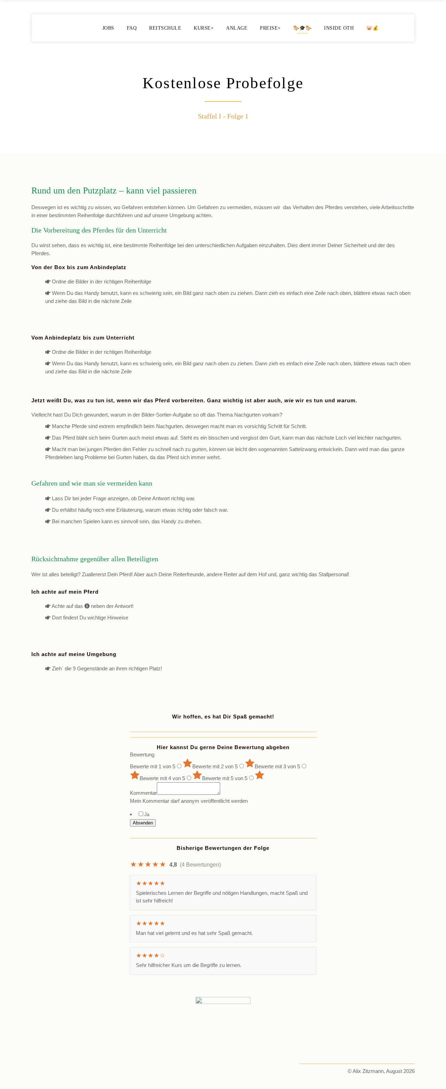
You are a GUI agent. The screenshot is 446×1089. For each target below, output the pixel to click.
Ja (146, 814)
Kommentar (143, 793)
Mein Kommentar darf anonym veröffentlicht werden (189, 801)
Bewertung (142, 754)
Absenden (143, 822)
